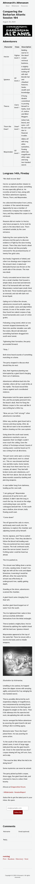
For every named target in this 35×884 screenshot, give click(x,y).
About (8, 6)
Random (11, 859)
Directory (19, 859)
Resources (24, 6)
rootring (6, 856)
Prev (4, 859)
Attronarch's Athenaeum (15, 2)
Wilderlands (15, 6)
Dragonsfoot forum (18, 787)
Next (26, 859)
